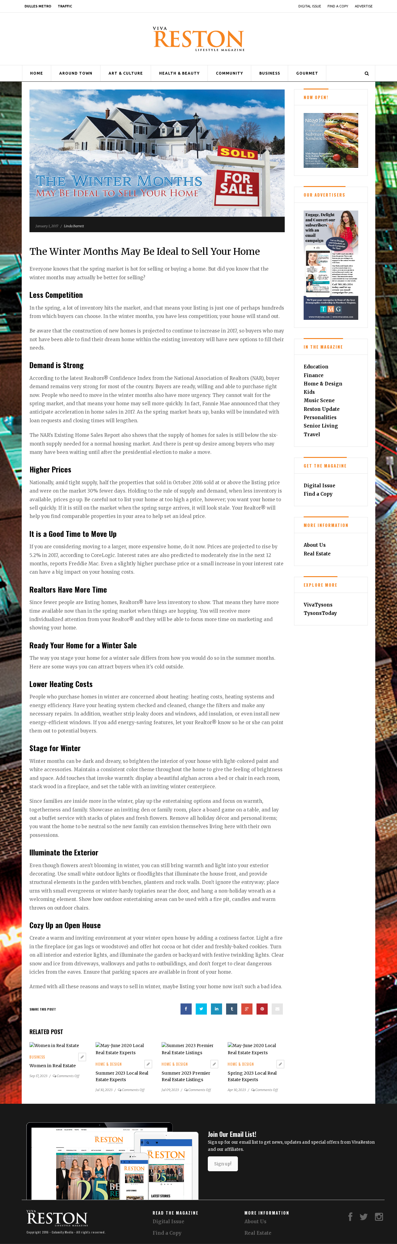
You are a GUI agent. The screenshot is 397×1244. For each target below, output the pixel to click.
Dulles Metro (38, 6)
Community (229, 73)
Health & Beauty (179, 73)
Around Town (75, 73)
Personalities (320, 417)
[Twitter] (363, 1218)
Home (36, 73)
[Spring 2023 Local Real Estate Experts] (256, 1049)
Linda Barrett (74, 226)
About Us (315, 545)
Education (316, 367)
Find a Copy (338, 6)
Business (269, 73)
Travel (312, 434)
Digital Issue (309, 6)
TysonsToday (320, 613)
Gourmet (307, 73)
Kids (309, 392)
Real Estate (317, 554)
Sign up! (222, 1164)
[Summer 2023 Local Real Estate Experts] (124, 1049)
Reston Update (322, 409)
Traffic (65, 6)
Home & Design (109, 1064)
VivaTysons (318, 605)
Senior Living (321, 426)
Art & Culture (126, 73)
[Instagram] (379, 1218)
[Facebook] (350, 1218)
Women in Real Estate (52, 1065)
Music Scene (319, 400)
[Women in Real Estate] (54, 1045)
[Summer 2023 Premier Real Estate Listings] (190, 1049)
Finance (313, 375)
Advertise (363, 6)
